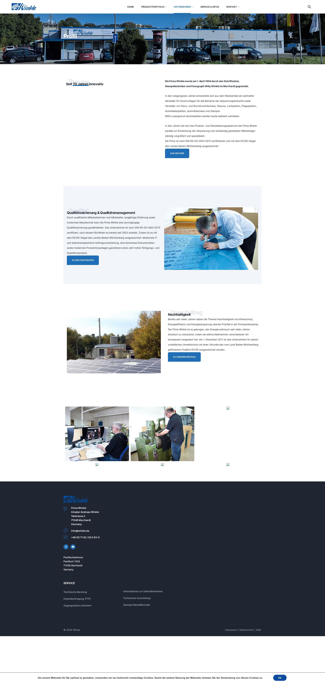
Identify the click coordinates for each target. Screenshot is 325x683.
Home (136, 6)
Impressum (231, 633)
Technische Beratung (75, 595)
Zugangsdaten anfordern (77, 608)
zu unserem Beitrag (182, 365)
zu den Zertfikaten (81, 268)
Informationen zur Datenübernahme (142, 594)
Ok (279, 677)
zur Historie (175, 158)
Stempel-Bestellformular (136, 608)
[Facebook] (66, 550)
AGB (258, 633)
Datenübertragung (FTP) (77, 602)
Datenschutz (247, 633)
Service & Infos (207, 6)
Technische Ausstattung (136, 601)
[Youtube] (72, 550)
